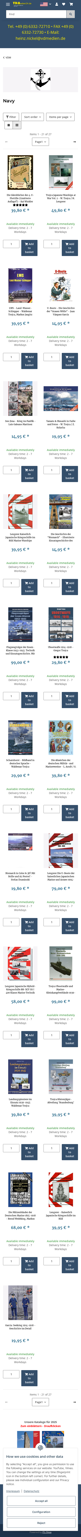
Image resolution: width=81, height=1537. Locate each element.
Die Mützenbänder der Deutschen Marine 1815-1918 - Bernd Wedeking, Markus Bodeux (20, 1215)
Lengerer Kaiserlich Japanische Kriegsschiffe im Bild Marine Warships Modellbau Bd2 (20, 537)
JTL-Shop (46, 1532)
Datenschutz (31, 1491)
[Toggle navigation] (8, 2)
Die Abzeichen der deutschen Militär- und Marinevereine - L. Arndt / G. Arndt (61, 763)
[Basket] (71, 4)
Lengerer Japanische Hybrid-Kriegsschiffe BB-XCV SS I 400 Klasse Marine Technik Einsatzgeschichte (20, 989)
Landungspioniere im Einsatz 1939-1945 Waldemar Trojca (20, 1102)
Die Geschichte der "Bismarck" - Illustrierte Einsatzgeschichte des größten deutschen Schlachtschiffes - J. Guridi (60, 537)
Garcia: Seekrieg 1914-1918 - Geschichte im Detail (20, 1327)
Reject (41, 1522)
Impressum (13, 1491)
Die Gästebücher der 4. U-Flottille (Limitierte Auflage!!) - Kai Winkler (20, 198)
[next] (74, 142)
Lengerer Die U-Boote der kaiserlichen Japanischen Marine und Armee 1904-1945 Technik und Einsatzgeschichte (60, 876)
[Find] (70, 14)
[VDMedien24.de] (22, 4)
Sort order (31, 117)
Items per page (58, 117)
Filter (12, 117)
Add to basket (29, 248)
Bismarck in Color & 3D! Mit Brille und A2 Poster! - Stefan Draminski (20, 876)
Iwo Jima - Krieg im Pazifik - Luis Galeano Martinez (20, 423)
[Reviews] (20, 205)
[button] (45, 4)
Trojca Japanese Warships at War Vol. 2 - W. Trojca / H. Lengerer (61, 198)
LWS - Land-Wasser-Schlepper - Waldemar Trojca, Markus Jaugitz (20, 311)
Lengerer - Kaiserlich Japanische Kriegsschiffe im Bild (61, 1215)
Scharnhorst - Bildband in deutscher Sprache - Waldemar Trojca (20, 763)
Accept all (41, 1500)
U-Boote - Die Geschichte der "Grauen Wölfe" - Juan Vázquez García (61, 311)
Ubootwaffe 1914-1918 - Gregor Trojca (60, 649)
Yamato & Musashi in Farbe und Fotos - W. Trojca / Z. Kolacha (60, 424)
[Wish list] (63, 4)
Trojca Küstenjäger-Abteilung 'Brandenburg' (60, 1101)
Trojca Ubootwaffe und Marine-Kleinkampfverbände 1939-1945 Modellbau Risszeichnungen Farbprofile (60, 989)
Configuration (41, 1511)
